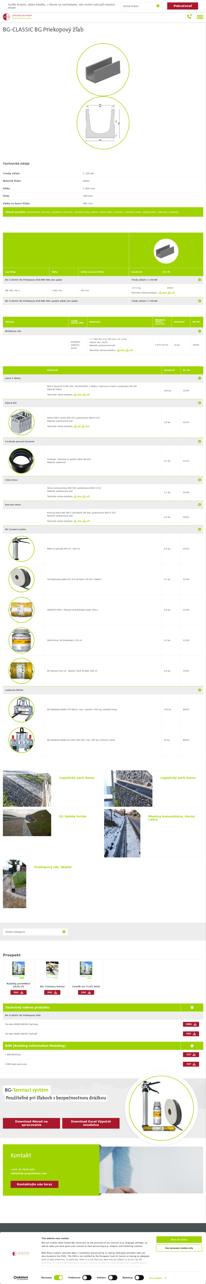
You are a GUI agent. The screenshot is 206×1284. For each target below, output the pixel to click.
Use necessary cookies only (179, 1248)
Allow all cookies (179, 1239)
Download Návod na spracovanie (31, 1123)
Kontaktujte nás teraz (34, 1184)
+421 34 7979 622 (22, 1169)
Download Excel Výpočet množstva (91, 1123)
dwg (164, 293)
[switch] (87, 1277)
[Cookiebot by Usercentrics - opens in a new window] (21, 1278)
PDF (17, 992)
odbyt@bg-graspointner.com (29, 1173)
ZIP (189, 1054)
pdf (173, 293)
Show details (155, 1278)
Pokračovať (183, 6)
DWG (189, 1024)
